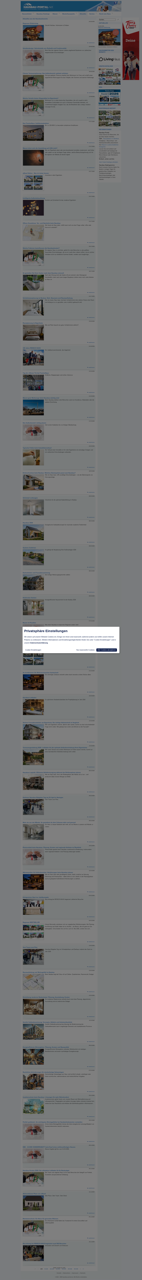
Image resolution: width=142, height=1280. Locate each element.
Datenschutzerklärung (39, 643)
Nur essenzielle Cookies (85, 650)
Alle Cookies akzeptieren (106, 650)
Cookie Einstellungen (33, 650)
